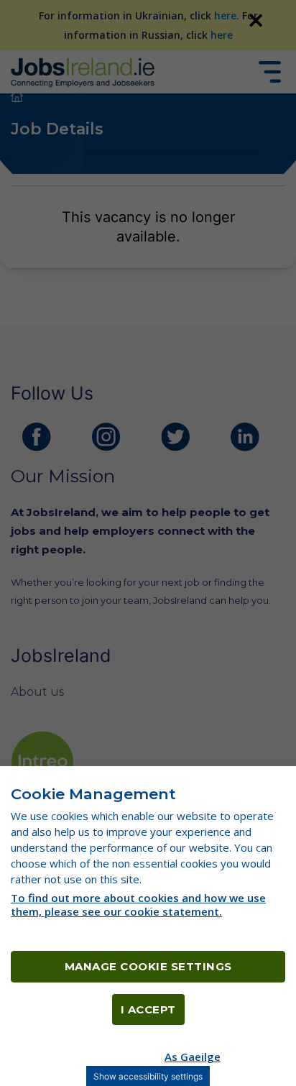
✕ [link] (255, 20)
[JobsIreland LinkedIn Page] (245, 437)
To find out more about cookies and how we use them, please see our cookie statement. (138, 905)
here (225, 15)
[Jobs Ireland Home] (82, 71)
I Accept (148, 1009)
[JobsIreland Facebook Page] (36, 437)
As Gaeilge (193, 1056)
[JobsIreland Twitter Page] (175, 437)
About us (37, 692)
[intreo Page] (42, 762)
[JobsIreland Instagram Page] (106, 437)
